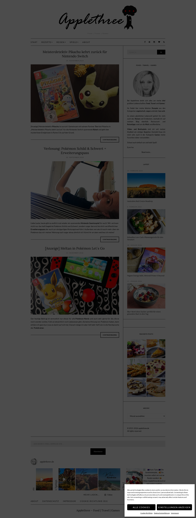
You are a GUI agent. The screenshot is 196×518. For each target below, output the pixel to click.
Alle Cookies (141, 507)
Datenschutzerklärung (162, 513)
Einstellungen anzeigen (174, 507)
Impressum (175, 513)
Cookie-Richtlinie (146, 513)
